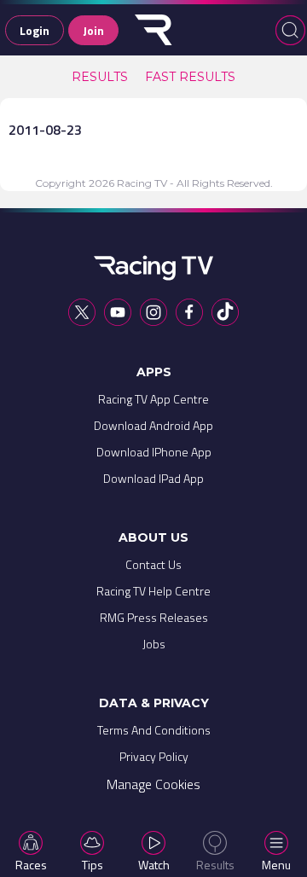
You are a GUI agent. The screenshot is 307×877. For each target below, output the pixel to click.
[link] (100, 76)
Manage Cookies (153, 784)
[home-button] (153, 29)
